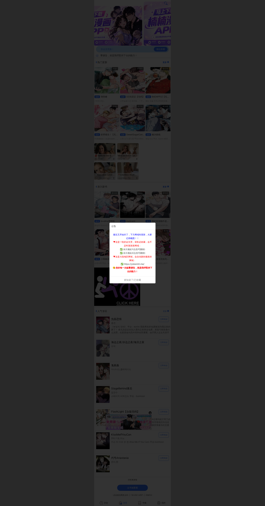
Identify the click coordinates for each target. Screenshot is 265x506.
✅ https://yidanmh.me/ (132, 264)
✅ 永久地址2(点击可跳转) (132, 253)
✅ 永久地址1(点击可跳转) (132, 249)
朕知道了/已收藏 (132, 279)
